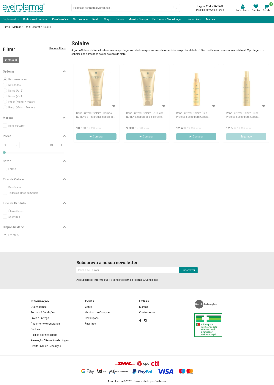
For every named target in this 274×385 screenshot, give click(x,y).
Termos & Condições (145, 279)
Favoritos (90, 323)
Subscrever (188, 270)
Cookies (35, 329)
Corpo (107, 19)
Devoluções (92, 318)
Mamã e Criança (138, 19)
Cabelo (120, 19)
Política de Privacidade (44, 334)
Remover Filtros (57, 48)
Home (6, 26)
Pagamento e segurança (45, 323)
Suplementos (11, 19)
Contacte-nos (147, 312)
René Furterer (32, 26)
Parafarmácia (60, 19)
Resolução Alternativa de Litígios (50, 340)
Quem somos (39, 306)
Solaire (47, 26)
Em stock (9, 60)
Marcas (210, 19)
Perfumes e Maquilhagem (167, 19)
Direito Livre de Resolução (46, 346)
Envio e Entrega (40, 318)
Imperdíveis (194, 19)
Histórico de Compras (97, 312)
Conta (88, 306)
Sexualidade (80, 19)
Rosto (95, 19)
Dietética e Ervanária (35, 19)
